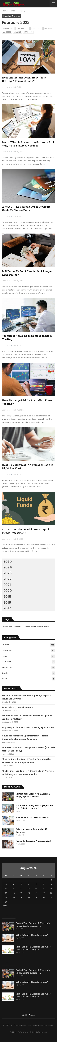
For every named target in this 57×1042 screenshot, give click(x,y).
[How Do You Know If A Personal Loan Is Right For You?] (28, 444)
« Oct (4, 905)
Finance (5, 644)
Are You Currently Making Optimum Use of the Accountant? (34, 807)
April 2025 (28, 32)
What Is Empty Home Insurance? (18, 707)
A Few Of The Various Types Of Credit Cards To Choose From (26, 208)
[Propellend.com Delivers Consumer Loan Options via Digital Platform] (8, 949)
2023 (7, 573)
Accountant (7, 667)
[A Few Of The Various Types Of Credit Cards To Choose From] (28, 186)
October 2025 (8, 28)
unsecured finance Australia (37, 627)
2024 (7, 567)
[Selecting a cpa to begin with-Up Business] (8, 832)
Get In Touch (28, 1015)
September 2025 (22, 28)
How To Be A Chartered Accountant (33, 817)
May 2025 (17, 32)
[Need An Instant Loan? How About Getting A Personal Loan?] (28, 57)
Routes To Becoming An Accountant (33, 841)
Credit (5, 673)
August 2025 (37, 28)
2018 (7, 602)
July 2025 (48, 28)
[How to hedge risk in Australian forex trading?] (28, 379)
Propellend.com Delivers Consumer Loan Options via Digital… (33, 948)
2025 (7, 561)
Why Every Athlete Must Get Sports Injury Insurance (28, 727)
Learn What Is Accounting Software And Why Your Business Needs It (28, 143)
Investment (7, 650)
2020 (7, 590)
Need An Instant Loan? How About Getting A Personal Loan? (24, 79)
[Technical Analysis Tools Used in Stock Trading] (28, 315)
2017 (7, 608)
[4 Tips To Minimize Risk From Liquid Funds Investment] (28, 508)
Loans (4, 656)
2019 (7, 596)
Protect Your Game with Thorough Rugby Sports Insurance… (33, 795)
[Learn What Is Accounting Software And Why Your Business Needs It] (28, 121)
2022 (7, 579)
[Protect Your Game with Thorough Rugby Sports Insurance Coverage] (8, 796)
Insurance (6, 661)
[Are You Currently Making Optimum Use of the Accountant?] (8, 808)
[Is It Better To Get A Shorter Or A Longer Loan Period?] (28, 250)
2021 (7, 584)
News (4, 678)
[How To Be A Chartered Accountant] (8, 820)
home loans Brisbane (12, 627)
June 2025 (7, 32)
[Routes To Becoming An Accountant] (8, 844)
